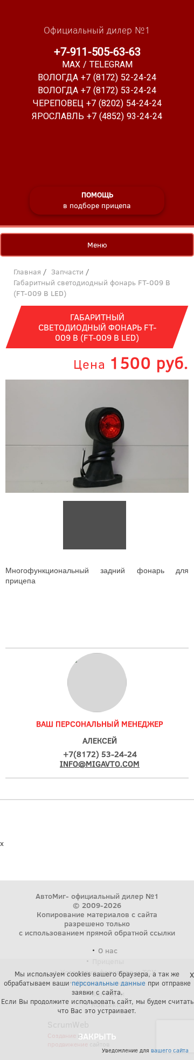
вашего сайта (170, 1050)
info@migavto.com (100, 763)
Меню (97, 244)
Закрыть (97, 1036)
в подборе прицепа (97, 199)
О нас (107, 950)
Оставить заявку (97, 617)
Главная (27, 271)
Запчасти (67, 271)
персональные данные (109, 983)
